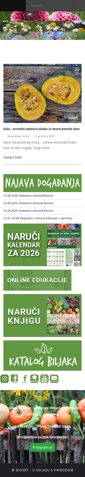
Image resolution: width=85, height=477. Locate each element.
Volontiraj (51, 414)
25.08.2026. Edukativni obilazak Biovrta (28, 211)
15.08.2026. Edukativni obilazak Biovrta (28, 196)
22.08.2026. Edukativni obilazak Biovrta (28, 203)
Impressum (23, 426)
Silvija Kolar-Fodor (18, 136)
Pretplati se (42, 447)
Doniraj (32, 414)
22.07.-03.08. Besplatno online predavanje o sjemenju (37, 218)
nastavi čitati (12, 157)
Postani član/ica (18, 408)
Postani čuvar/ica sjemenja (58, 408)
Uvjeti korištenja (55, 426)
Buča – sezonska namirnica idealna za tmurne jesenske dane (41, 129)
